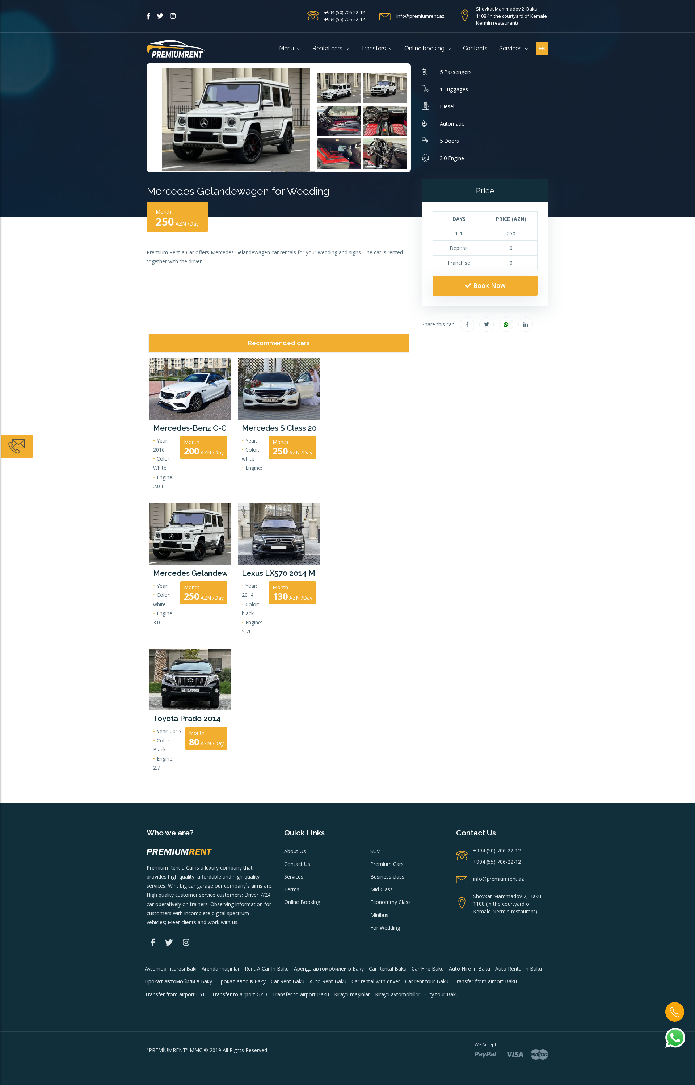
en (542, 48)
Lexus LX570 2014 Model (279, 573)
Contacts (475, 48)
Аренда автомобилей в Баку (329, 968)
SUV (375, 851)
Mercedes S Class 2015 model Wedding (279, 427)
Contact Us (297, 863)
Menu (287, 48)
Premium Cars (387, 863)
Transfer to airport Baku (300, 994)
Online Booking (302, 901)
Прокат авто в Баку (241, 981)
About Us (295, 851)
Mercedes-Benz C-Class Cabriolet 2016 (190, 427)
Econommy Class (390, 901)
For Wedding (385, 927)
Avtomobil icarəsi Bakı (171, 968)
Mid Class (381, 889)
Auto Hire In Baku (469, 968)
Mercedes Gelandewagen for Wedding (190, 573)
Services (511, 48)
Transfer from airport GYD (176, 994)
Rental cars (328, 48)
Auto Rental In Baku (518, 968)
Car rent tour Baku (426, 981)
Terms (291, 889)
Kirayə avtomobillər (397, 994)
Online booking (425, 48)
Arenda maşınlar (221, 968)
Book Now (488, 285)
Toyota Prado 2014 (187, 718)
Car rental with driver (375, 981)
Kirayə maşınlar (352, 994)
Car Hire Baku (428, 968)
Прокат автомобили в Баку (178, 981)
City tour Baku (442, 994)
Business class (387, 876)
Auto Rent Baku (327, 981)
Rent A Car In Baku (267, 968)
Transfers (374, 48)
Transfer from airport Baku (485, 981)
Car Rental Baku (388, 968)
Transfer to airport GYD (239, 994)
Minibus (379, 915)
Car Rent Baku (287, 981)
